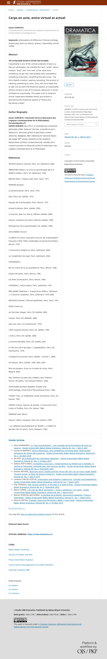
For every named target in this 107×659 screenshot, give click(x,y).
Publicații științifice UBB (19, 570)
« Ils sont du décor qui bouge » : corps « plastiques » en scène (54, 490)
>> (24, 508)
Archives (20, 10)
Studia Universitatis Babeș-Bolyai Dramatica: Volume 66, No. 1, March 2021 (55, 448)
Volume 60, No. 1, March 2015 (37, 10)
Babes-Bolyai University (19, 549)
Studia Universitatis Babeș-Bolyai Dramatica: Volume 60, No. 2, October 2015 (53, 501)
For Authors (13, 589)
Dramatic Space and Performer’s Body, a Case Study (52, 500)
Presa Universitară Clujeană (21, 559)
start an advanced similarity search (36, 514)
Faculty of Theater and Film (20, 554)
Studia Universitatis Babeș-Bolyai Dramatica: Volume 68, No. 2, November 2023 (56, 485)
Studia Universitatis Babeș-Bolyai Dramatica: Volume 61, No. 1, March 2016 (58, 497)
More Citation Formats (75, 124)
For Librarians (14, 593)
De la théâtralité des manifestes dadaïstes (40, 458)
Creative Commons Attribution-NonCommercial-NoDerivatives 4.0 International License (79, 178)
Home (11, 10)
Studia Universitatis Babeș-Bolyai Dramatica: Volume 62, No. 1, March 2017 (46, 482)
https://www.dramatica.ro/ (40, 534)
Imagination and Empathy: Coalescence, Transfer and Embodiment (67, 479)
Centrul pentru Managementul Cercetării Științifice (31, 565)
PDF (70, 85)
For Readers (13, 585)
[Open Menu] (8, 2)
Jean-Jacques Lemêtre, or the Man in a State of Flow (50, 484)
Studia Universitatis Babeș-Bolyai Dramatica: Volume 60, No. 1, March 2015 (51, 491)
